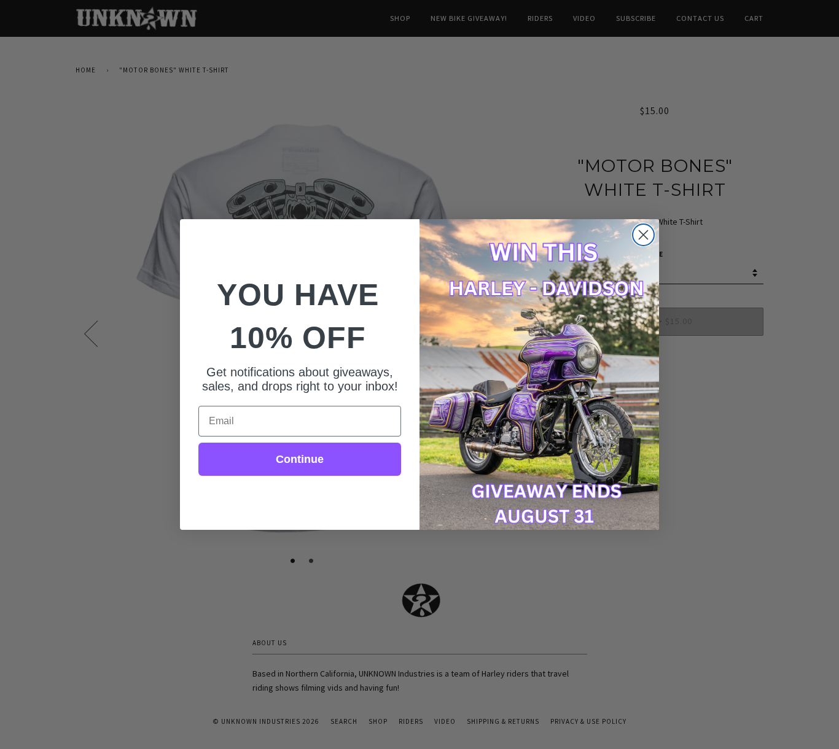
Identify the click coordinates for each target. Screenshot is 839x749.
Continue (300, 459)
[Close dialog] (643, 235)
